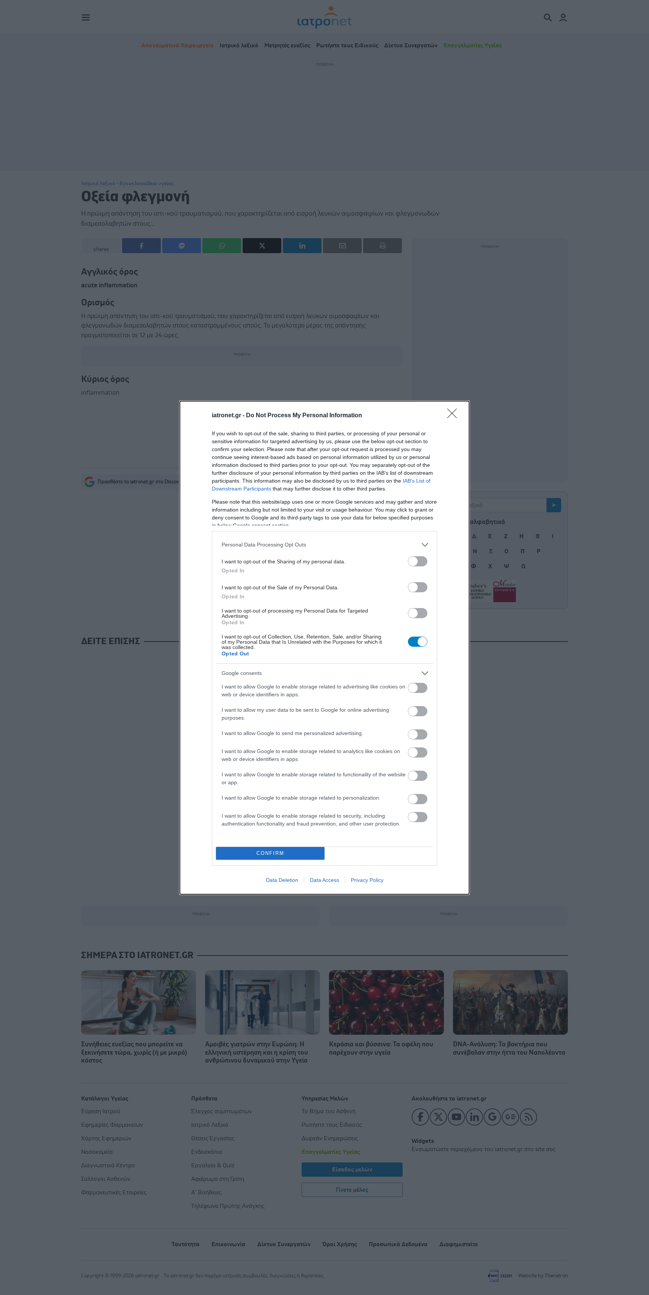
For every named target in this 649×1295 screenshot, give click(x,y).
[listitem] (324, 545)
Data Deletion (282, 880)
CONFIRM (270, 853)
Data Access (324, 880)
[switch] (417, 561)
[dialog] (324, 647)
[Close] (454, 416)
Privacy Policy (367, 880)
